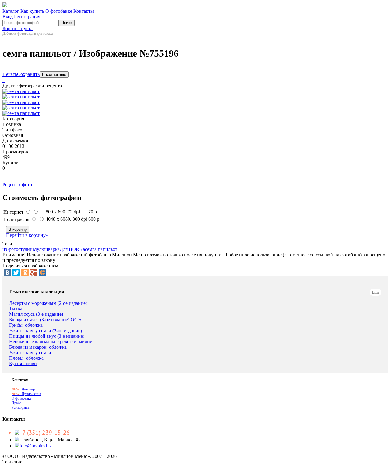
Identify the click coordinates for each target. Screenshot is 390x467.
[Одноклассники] (25, 272)
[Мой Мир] (42, 272)
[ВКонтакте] (7, 272)
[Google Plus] (33, 272)
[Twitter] (16, 272)
